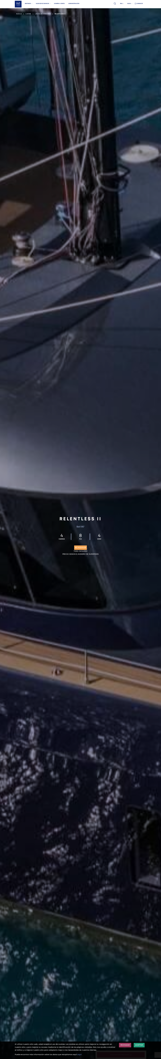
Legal (79, 1054)
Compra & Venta (59, 3)
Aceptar (139, 1045)
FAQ (121, 3)
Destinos (28, 3)
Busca (19, 14)
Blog (129, 3)
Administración (73, 3)
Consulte (140, 3)
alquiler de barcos (42, 3)
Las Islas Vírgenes (43, 14)
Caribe (28, 14)
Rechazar (125, 1045)
